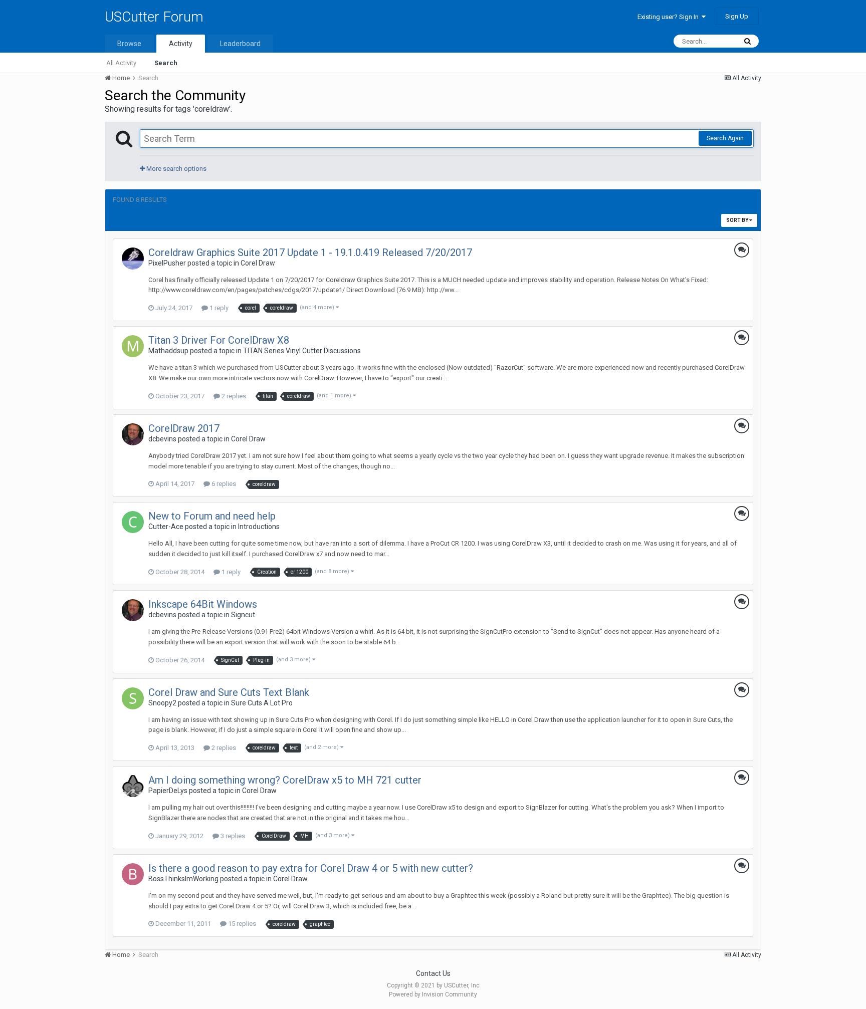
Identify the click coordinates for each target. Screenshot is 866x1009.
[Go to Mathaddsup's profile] (133, 346)
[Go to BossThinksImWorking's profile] (133, 874)
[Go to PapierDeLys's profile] (133, 786)
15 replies (241, 923)
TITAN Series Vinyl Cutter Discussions (302, 351)
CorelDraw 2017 (184, 428)
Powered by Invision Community (433, 994)
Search (165, 63)
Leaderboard (240, 44)
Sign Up (736, 16)
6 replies (223, 483)
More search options (175, 168)
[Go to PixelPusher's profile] (133, 258)
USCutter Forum (154, 17)
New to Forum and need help (212, 516)
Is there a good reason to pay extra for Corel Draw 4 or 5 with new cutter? (310, 868)
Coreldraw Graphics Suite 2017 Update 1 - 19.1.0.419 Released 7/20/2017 (310, 252)
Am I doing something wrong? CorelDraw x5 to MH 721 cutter (284, 780)
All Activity (121, 63)
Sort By (737, 220)
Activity (180, 44)
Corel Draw (258, 263)
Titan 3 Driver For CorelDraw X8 (218, 340)
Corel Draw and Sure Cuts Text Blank (228, 692)
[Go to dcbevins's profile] (133, 434)
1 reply (218, 308)
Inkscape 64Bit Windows (202, 604)
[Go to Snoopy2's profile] (133, 698)
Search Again (725, 138)
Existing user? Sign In (669, 17)
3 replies (232, 836)
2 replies (233, 396)
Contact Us (433, 973)
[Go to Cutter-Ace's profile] (133, 522)
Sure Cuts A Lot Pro (262, 703)
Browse (129, 44)
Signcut (243, 615)
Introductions (259, 527)
